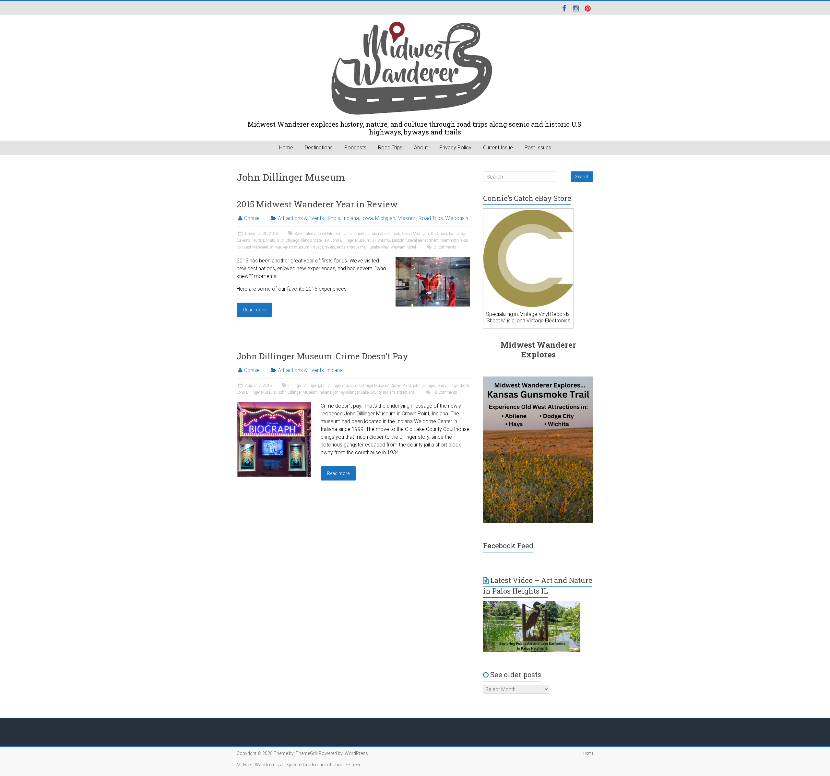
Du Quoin (439, 233)
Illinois (333, 218)
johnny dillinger (346, 392)
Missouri (406, 218)
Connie (252, 218)
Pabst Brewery (323, 247)
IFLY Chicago (288, 240)
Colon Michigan (415, 233)
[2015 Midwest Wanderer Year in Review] (433, 260)
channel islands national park (375, 233)
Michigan (385, 218)
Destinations (319, 148)
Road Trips (390, 148)
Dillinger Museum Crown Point (385, 385)
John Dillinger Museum (350, 240)
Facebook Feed (508, 545)
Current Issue (498, 148)
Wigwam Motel (403, 247)
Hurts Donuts (263, 240)
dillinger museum (342, 385)
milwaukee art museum (289, 247)
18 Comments (444, 392)
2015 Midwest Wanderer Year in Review (317, 204)
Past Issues (538, 148)
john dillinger (424, 385)
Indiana (350, 218)
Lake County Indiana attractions (388, 392)
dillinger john (314, 385)
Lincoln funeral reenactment (415, 240)
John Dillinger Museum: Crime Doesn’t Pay (322, 356)
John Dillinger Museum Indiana (304, 392)
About (421, 148)
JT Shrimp (381, 240)
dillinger (295, 385)
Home (286, 148)
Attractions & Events (301, 218)
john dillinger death (453, 385)
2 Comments (444, 247)
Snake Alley (379, 247)
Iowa (367, 218)
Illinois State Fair (315, 240)
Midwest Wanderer (252, 247)
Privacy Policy (455, 148)
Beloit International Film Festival (321, 233)
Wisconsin (456, 218)
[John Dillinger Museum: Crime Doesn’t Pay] (274, 405)
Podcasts (355, 148)
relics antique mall (352, 247)
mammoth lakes (454, 240)
